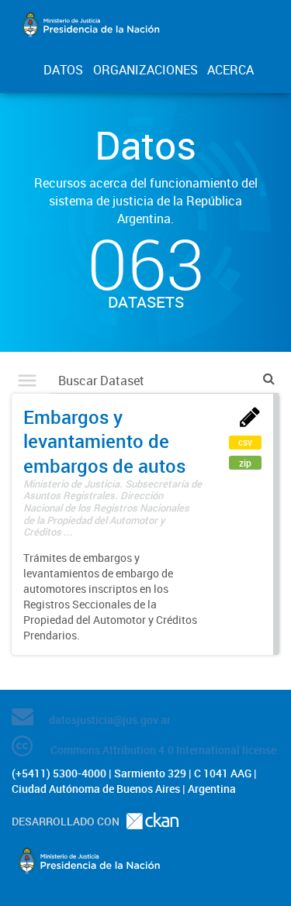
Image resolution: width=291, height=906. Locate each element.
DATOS (63, 69)
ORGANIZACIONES (145, 69)
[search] (268, 378)
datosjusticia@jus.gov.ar (110, 719)
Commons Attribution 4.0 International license (163, 749)
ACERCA (230, 69)
